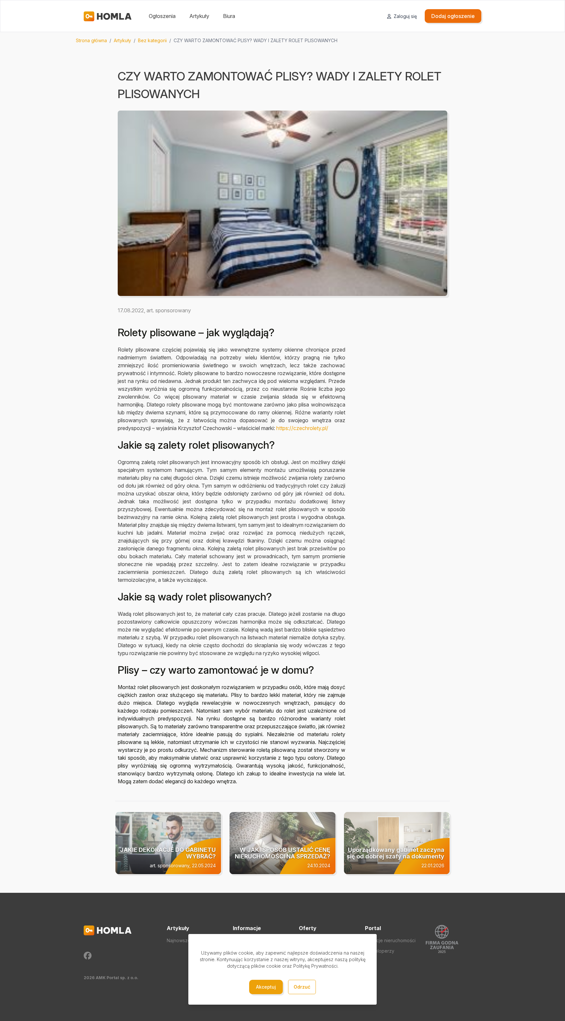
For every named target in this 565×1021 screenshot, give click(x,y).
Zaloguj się (404, 16)
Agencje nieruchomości (390, 940)
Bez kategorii (152, 40)
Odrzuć (302, 987)
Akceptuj (266, 987)
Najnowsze (179, 940)
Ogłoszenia (162, 16)
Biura (229, 16)
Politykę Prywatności (315, 966)
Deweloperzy (379, 951)
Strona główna (91, 40)
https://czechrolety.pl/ (302, 428)
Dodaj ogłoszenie (453, 16)
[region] (282, 40)
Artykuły (199, 16)
